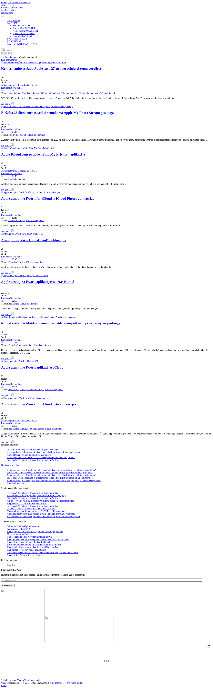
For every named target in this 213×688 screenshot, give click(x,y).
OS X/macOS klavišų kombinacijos (23, 526)
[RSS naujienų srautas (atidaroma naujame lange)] (3, 54)
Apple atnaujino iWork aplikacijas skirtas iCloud (37, 282)
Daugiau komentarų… (17, 483)
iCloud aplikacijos (16, 220)
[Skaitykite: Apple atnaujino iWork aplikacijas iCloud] (21, 361)
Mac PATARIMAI (21, 25)
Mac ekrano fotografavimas (19, 534)
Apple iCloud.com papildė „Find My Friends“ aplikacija (43, 154)
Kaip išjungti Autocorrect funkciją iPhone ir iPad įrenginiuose (35, 531)
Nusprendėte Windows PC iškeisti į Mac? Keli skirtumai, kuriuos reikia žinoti (42, 552)
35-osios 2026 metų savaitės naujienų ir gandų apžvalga (32, 449)
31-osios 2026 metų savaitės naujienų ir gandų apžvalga (32, 493)
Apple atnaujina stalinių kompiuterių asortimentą (29, 455)
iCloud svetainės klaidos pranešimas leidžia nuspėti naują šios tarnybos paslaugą (60, 323)
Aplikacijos (13, 303)
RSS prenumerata (9, 60)
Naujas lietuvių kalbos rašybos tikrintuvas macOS (29, 537)
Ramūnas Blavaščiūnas (11, 88)
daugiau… (6, 104)
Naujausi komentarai (10, 465)
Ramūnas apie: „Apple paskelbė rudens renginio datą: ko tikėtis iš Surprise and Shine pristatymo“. (51, 470)
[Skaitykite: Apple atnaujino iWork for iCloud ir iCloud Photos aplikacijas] (30, 192)
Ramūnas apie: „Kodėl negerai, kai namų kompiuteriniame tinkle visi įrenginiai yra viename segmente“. (54, 480)
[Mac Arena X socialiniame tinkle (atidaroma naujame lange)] (10, 54)
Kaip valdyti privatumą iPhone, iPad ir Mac (27, 503)
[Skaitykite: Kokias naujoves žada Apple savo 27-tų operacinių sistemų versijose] (33, 62)
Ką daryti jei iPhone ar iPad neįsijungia (25, 555)
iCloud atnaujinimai (30, 93)
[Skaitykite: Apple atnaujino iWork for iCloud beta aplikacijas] (25, 398)
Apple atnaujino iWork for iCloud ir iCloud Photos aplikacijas (47, 198)
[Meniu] (2, 16)
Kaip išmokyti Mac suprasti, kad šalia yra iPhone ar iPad (33, 547)
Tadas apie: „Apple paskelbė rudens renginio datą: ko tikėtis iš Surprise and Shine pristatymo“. (50, 472)
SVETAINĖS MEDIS (17, 38)
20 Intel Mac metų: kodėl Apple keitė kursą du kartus (31, 508)
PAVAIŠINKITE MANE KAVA (22, 44)
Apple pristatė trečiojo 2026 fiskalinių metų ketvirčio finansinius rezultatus (41, 514)
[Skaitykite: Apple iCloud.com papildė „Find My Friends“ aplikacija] (28, 148)
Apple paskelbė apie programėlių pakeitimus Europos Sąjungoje (36, 495)
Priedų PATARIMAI (22, 36)
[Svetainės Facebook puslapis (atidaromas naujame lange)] (6, 54)
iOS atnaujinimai (48, 93)
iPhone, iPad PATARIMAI (25, 28)
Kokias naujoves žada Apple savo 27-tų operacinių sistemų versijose (51, 68)
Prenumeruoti (7, 585)
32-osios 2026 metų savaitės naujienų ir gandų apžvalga (32, 498)
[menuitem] (109, 20)
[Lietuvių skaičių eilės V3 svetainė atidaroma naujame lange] (106, 616)
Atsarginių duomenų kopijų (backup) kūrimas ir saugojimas (34, 544)
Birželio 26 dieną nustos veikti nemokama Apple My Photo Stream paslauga (57, 113)
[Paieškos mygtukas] (3, 50)
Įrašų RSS (11, 565)
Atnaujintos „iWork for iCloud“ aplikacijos (33, 240)
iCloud (23, 135)
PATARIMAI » (14, 23)
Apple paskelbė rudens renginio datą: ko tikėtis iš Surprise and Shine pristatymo (43, 452)
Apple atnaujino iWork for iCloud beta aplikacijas (38, 404)
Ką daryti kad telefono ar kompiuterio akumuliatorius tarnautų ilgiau (38, 539)
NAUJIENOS (13, 20)
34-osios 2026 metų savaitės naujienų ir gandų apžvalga (32, 460)
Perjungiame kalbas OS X (19, 529)
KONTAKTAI (14, 41)
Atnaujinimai (10, 57)
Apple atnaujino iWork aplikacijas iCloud (32, 367)
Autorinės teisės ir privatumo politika (66, 683)
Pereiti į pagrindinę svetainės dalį (16, 2)
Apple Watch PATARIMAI (25, 31)
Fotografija (13, 135)
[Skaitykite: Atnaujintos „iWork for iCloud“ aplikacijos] (22, 234)
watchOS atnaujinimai (104, 93)
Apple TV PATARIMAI (24, 33)
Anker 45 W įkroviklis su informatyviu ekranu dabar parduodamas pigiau (40, 501)
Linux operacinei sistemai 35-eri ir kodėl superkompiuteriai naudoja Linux (41, 457)
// (1, 57)
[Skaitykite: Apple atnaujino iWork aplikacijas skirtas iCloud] (24, 275)
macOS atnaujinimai (66, 93)
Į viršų (4, 685)
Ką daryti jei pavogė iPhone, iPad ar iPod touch (28, 542)
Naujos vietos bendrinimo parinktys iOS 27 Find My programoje (36, 511)
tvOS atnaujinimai (85, 93)
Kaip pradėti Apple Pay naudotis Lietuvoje (26, 550)
